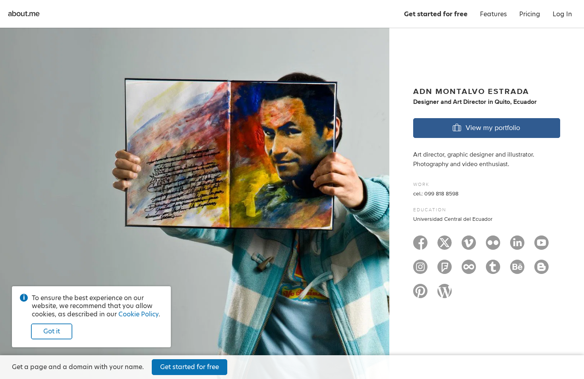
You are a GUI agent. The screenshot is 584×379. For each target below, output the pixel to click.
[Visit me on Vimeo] (469, 246)
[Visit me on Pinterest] (420, 295)
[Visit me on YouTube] (541, 246)
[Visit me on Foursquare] (444, 270)
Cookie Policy (138, 314)
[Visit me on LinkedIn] (517, 246)
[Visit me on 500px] (469, 270)
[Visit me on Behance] (517, 270)
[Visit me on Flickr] (493, 246)
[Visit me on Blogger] (541, 270)
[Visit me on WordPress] (444, 295)
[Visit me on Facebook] (420, 246)
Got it (51, 331)
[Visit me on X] (444, 246)
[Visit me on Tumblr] (493, 270)
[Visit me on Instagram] (420, 270)
